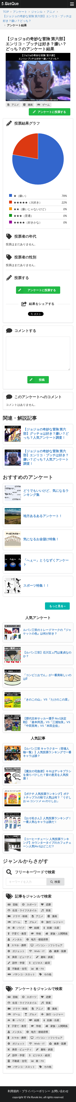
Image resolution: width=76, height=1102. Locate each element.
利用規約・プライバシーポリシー (29, 1091)
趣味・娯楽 (46, 956)
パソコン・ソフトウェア (48, 945)
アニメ (39, 916)
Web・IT (39, 951)
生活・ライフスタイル (24, 910)
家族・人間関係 (58, 933)
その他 (47, 974)
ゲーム (16, 922)
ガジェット (18, 951)
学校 (38, 933)
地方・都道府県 (39, 939)
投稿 (42, 379)
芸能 (15, 904)
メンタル (17, 939)
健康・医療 (60, 951)
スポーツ (31, 904)
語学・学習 (18, 962)
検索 (57, 881)
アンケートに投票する (51, 111)
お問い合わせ (60, 1091)
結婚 (36, 927)
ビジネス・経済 (41, 962)
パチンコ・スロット (24, 974)
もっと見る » (57, 606)
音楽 (48, 910)
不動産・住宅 (19, 968)
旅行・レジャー (54, 922)
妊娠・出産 (53, 927)
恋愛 (48, 904)
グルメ (33, 922)
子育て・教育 (18, 933)
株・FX (39, 968)
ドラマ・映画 (19, 916)
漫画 (54, 916)
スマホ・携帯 (18, 945)
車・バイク (18, 927)
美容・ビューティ (22, 956)
